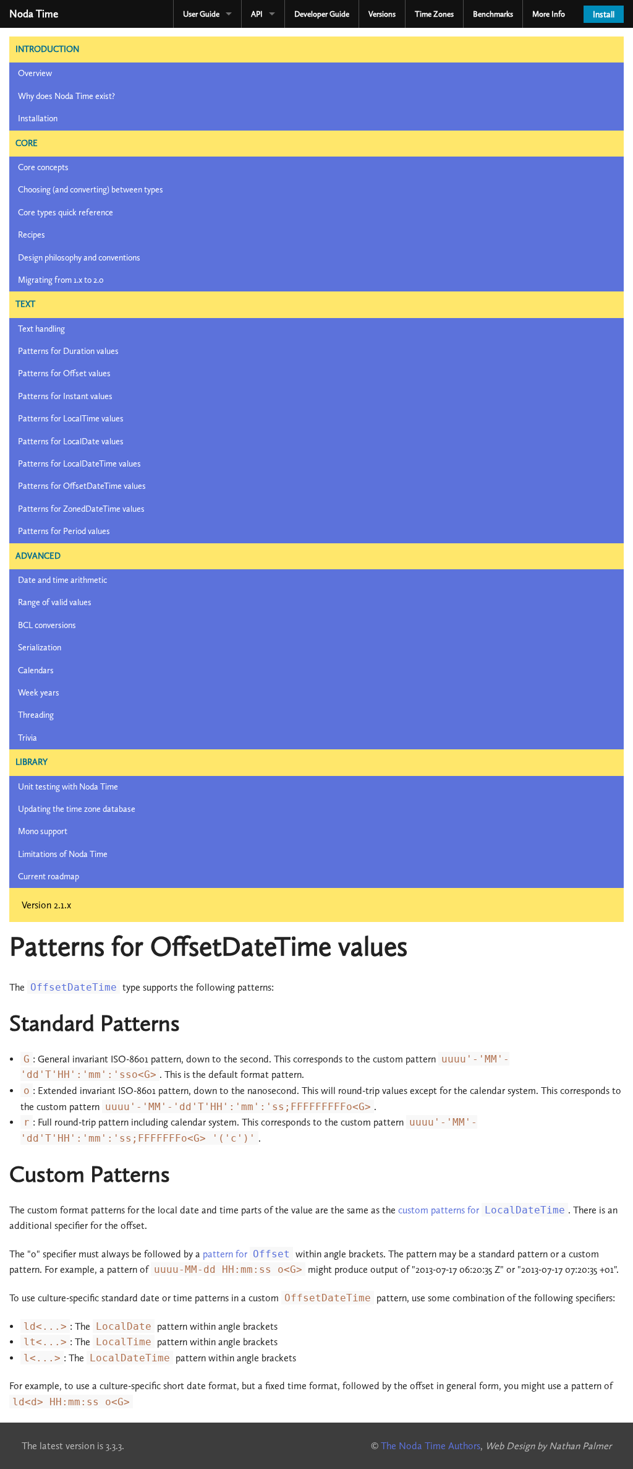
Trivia (27, 738)
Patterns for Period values (64, 531)
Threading (36, 715)
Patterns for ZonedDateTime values (81, 509)
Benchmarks (493, 14)
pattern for (246, 1254)
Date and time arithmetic (62, 580)
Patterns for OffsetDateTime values (82, 486)
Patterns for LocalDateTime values (79, 464)
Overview (35, 73)
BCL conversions (47, 625)
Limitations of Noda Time (63, 854)
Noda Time (33, 13)
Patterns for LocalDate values (71, 441)
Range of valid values (54, 602)
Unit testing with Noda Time (68, 787)
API (257, 14)
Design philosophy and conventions (79, 257)
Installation (37, 118)
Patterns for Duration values (68, 351)
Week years (38, 692)
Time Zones (434, 14)
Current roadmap (48, 876)
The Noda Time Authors (430, 1446)
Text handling (41, 329)
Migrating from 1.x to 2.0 (61, 280)
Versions (382, 14)
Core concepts (43, 167)
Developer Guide (321, 14)
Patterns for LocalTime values (71, 418)
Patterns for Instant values (65, 396)
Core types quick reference (65, 212)
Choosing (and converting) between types (90, 189)
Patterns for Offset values (64, 373)
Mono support (42, 831)
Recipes (31, 235)
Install (603, 14)
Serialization (39, 647)
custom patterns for (481, 1210)
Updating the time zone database (76, 809)
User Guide (201, 14)
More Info (548, 14)
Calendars (36, 670)
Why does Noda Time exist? (66, 96)
